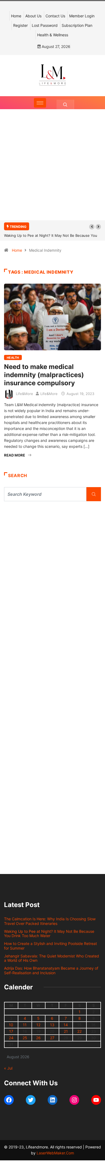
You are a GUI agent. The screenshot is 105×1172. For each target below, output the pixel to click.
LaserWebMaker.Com (55, 1153)
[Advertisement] (52, 170)
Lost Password (45, 25)
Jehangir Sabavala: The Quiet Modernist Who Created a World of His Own (51, 958)
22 (79, 1031)
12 (38, 1024)
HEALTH (13, 358)
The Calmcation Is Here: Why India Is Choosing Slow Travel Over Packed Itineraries (50, 921)
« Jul (8, 1068)
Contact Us (55, 16)
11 (25, 1024)
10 (11, 1024)
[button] (91, 226)
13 (52, 1024)
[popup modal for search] (65, 104)
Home (16, 16)
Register (20, 25)
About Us (33, 16)
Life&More (24, 393)
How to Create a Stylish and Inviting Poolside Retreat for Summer (50, 945)
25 (25, 1037)
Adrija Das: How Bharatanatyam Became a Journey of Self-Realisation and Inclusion (51, 970)
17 (11, 1031)
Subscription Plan (77, 25)
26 (38, 1037)
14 (66, 1024)
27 (52, 1037)
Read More (14, 455)
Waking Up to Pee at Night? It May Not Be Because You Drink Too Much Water (49, 933)
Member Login (81, 16)
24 (11, 1037)
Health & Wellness (52, 35)
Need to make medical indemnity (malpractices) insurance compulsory (44, 375)
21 (66, 1031)
